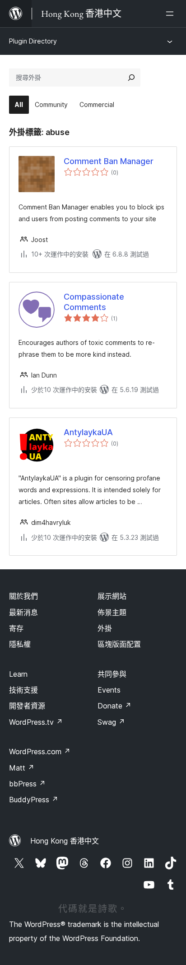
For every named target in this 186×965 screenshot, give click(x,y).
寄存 (16, 628)
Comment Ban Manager (108, 161)
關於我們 (23, 596)
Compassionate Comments (94, 302)
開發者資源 (27, 705)
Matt (21, 767)
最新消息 (23, 612)
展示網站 (112, 596)
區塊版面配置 (119, 644)
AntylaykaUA (88, 432)
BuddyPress (33, 799)
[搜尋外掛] (131, 77)
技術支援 (23, 689)
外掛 (105, 628)
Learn (18, 674)
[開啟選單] (171, 13)
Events (109, 689)
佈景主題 (112, 612)
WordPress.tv (36, 722)
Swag (111, 722)
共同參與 (112, 674)
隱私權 (20, 644)
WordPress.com (39, 751)
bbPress (27, 783)
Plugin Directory (33, 41)
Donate (114, 705)
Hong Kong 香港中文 (64, 840)
